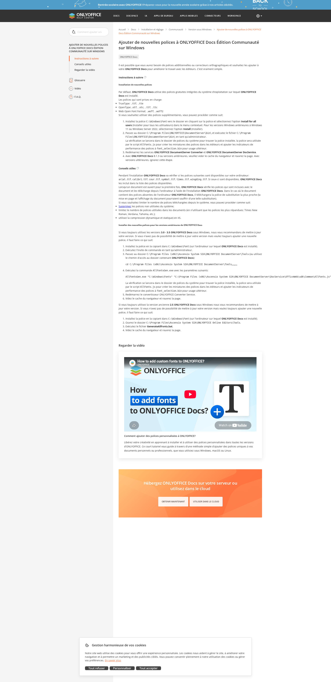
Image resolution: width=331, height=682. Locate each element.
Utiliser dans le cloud (206, 501)
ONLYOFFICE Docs (128, 56)
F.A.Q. (77, 96)
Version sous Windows (200, 29)
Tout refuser (96, 668)
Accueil (122, 29)
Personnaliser (122, 668)
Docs (133, 29)
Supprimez (125, 206)
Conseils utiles (82, 64)
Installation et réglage (152, 29)
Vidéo (77, 88)
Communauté (176, 29)
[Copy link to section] (145, 77)
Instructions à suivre (86, 58)
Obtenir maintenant (173, 501)
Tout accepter (148, 668)
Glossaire (79, 80)
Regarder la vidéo (84, 69)
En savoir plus (113, 660)
